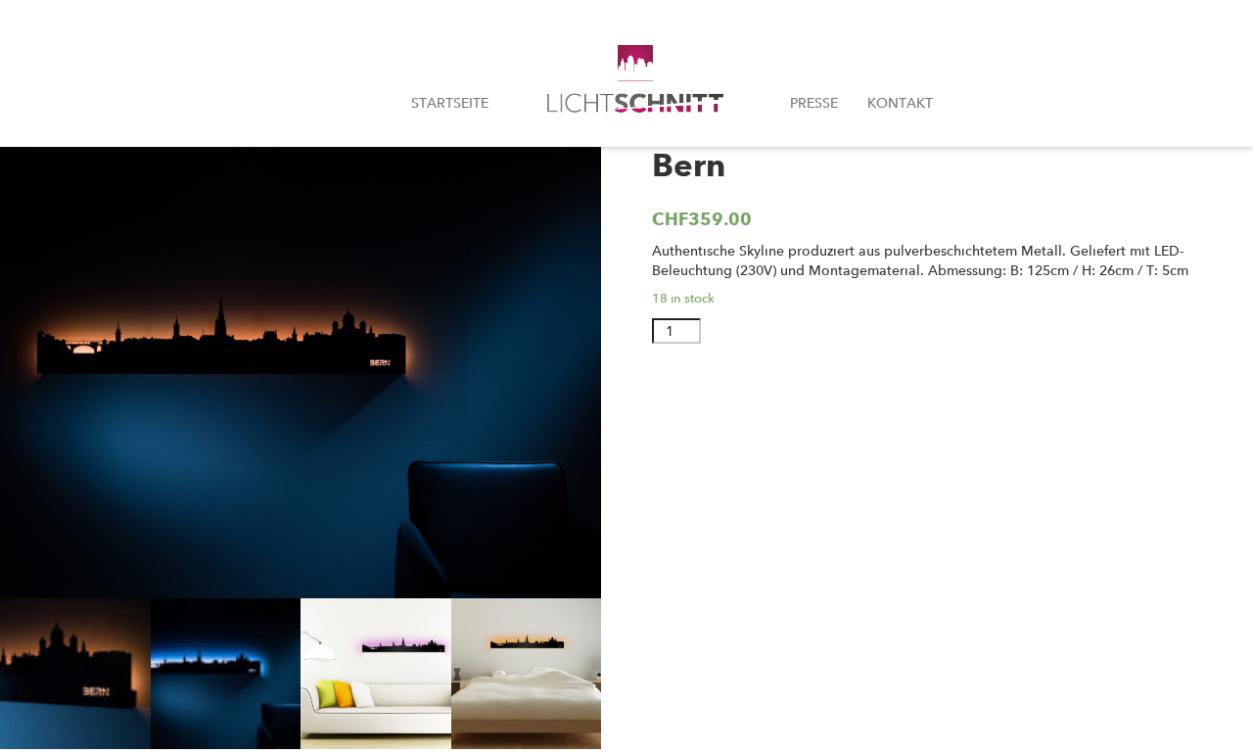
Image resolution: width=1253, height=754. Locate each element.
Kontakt (900, 103)
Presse (814, 103)
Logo (639, 86)
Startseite (449, 103)
